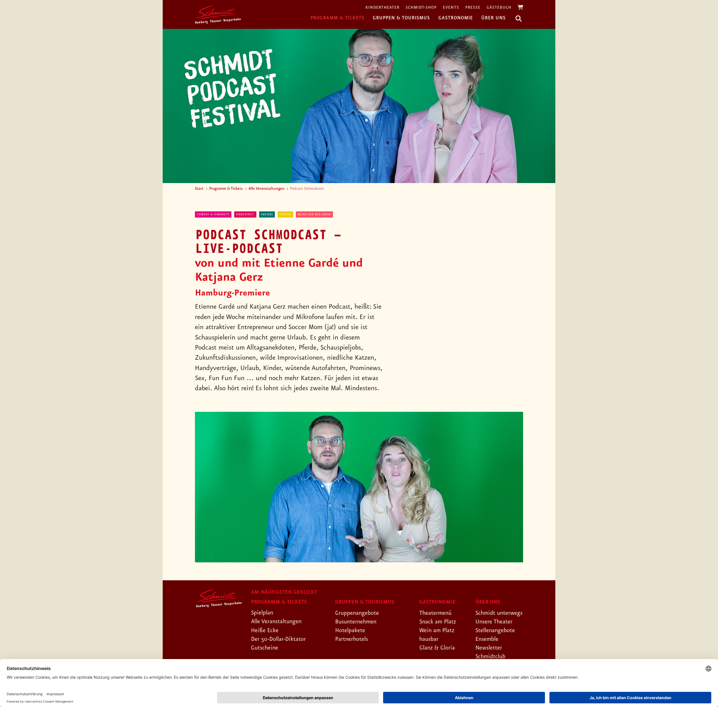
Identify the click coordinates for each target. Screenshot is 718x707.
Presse (472, 7)
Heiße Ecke (265, 630)
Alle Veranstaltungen (266, 188)
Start (199, 188)
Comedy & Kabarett (213, 214)
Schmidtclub (490, 656)
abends (267, 214)
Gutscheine (264, 647)
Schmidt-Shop (421, 7)
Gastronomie (455, 18)
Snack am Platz (437, 621)
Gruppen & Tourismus (401, 18)
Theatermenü (435, 613)
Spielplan (262, 612)
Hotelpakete (350, 630)
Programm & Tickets (337, 18)
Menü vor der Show (314, 214)
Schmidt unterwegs (499, 613)
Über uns (493, 18)
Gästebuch (499, 7)
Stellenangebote (495, 630)
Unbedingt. (245, 214)
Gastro (285, 214)
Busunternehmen (355, 621)
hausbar (428, 639)
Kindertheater (382, 7)
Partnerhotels (351, 639)
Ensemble (486, 639)
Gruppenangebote (357, 613)
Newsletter (488, 647)
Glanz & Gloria (437, 647)
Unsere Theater (493, 621)
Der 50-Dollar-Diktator (278, 639)
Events (451, 7)
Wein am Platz (436, 630)
